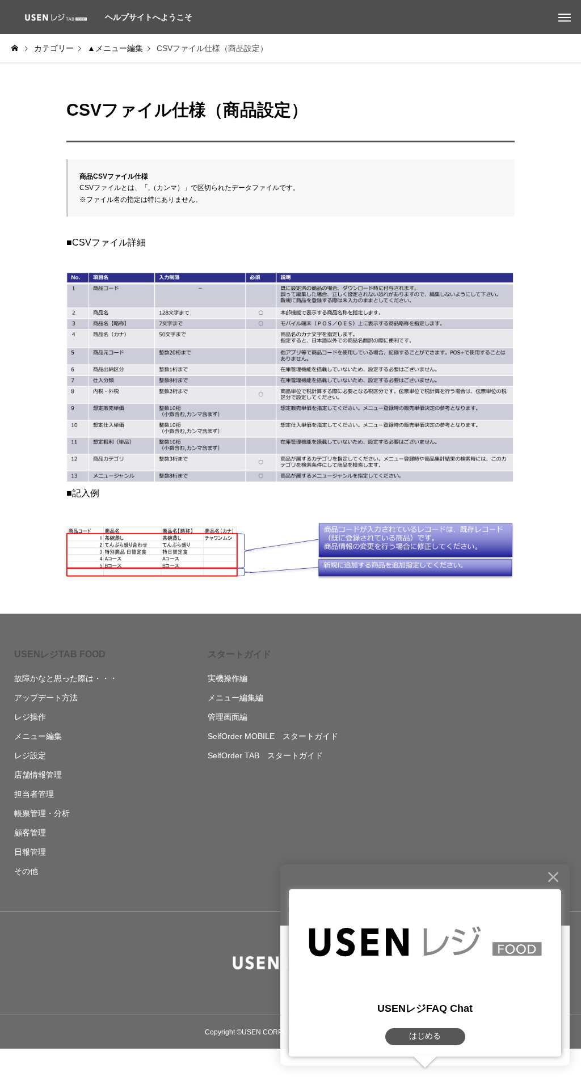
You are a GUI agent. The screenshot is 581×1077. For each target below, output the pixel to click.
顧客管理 (30, 832)
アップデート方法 (46, 697)
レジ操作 (30, 716)
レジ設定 (30, 755)
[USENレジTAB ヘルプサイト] (53, 17)
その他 (26, 871)
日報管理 (30, 851)
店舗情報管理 (38, 774)
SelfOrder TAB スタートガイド (265, 755)
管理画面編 (227, 716)
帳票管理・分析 (42, 813)
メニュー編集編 (235, 697)
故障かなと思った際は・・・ (65, 678)
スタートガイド (239, 654)
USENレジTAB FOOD (60, 654)
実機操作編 (227, 678)
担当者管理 (34, 794)
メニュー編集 (38, 736)
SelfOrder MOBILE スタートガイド (273, 736)
